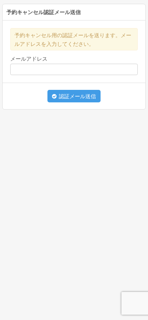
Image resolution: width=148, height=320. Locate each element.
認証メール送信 (76, 96)
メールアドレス (28, 59)
